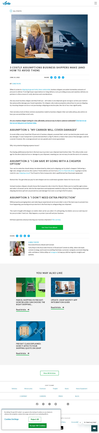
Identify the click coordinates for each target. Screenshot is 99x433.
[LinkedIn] (68, 404)
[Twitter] (49, 404)
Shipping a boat (24, 173)
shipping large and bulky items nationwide (36, 89)
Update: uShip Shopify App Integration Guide (64, 301)
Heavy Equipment (81, 388)
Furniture (43, 388)
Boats (67, 388)
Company (23, 396)
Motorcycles (28, 388)
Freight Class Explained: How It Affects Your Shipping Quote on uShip (28, 346)
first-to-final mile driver (67, 171)
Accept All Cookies (37, 426)
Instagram (53, 252)
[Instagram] (43, 404)
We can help (56, 220)
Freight (55, 388)
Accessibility (75, 422)
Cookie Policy (61, 422)
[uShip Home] (7, 3)
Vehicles (14, 388)
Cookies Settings (11, 419)
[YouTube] (55, 404)
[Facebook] (37, 404)
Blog (77, 396)
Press (60, 396)
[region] (31, 419)
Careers (43, 396)
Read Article (21, 310)
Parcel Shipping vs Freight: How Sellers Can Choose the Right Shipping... (30, 302)
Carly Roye (16, 83)
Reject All (35, 419)
